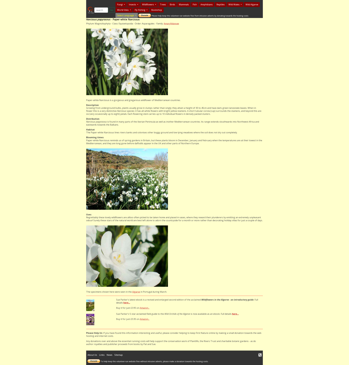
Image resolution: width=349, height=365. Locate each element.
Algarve (136, 291)
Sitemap (118, 354)
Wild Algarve (252, 4)
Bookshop (156, 9)
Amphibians (207, 4)
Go (111, 10)
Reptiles (220, 4)
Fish (195, 4)
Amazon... (144, 307)
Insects (133, 4)
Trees (163, 4)
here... (126, 302)
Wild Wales (234, 4)
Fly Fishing (140, 9)
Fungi (120, 4)
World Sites (123, 9)
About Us (92, 354)
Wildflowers (148, 4)
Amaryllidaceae (171, 23)
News (109, 354)
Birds (172, 4)
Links (102, 354)
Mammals (184, 4)
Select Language (126, 15)
